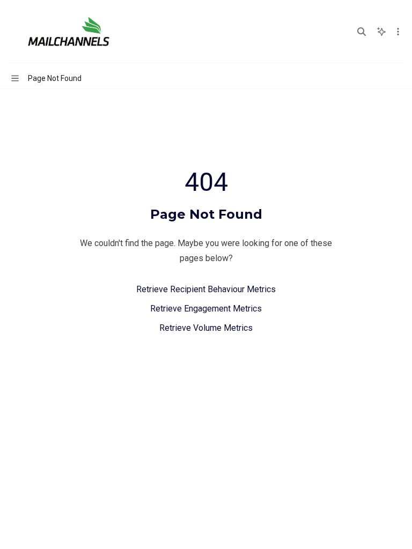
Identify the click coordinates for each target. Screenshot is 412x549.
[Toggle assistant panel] (381, 31)
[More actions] (398, 31)
